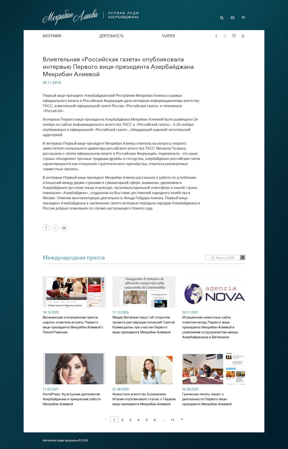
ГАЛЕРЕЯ (168, 35)
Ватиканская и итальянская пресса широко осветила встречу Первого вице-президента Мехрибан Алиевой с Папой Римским (73, 322)
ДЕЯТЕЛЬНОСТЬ (111, 35)
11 (173, 419)
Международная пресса (74, 257)
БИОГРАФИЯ (52, 35)
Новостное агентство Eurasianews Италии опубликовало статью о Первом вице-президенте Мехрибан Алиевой (144, 397)
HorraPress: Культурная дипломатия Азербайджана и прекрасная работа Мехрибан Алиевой (72, 397)
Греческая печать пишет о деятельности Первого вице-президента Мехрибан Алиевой (207, 397)
